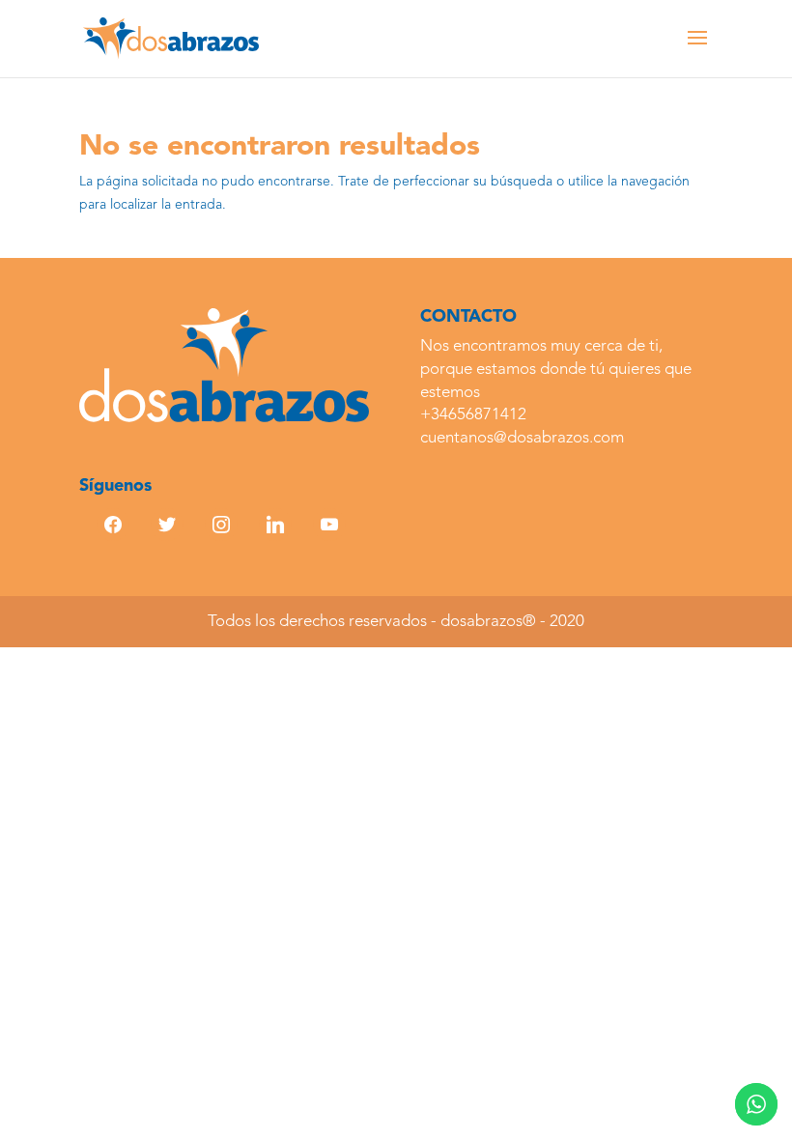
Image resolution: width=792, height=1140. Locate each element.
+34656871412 (473, 415)
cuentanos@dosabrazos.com (522, 438)
